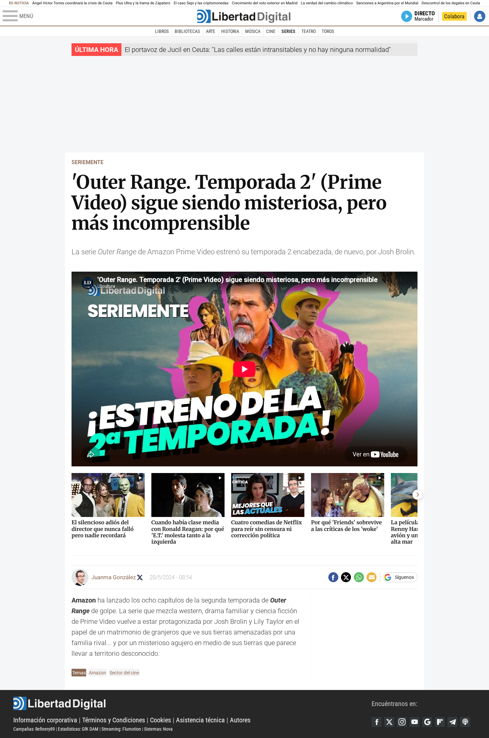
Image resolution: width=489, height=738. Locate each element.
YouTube (414, 722)
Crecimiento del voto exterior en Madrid (264, 3)
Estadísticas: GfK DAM (78, 729)
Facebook (377, 722)
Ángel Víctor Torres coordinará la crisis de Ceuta (72, 3)
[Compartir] (333, 577)
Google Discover (427, 722)
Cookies (160, 720)
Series (288, 31)
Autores (240, 720)
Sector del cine (124, 672)
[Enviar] (359, 577)
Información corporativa (45, 720)
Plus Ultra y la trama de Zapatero (143, 3)
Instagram (402, 722)
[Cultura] (244, 16)
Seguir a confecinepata (140, 577)
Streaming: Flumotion (121, 729)
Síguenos (404, 577)
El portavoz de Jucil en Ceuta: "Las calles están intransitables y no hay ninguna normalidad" (258, 50)
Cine (270, 31)
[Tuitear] (346, 577)
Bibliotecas (187, 31)
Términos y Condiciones (113, 720)
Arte (210, 31)
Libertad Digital (192, 703)
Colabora (454, 16)
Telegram (452, 722)
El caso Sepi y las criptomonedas (201, 3)
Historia (230, 31)
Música (252, 31)
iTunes (465, 722)
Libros (162, 31)
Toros (328, 31)
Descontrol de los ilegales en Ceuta (450, 3)
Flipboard (440, 722)
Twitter (389, 722)
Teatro (308, 31)
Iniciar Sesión (479, 16)
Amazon (97, 672)
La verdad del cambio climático (327, 3)
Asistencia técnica (200, 720)
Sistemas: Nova (158, 729)
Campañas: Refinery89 (34, 729)
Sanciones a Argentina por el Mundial (387, 3)
